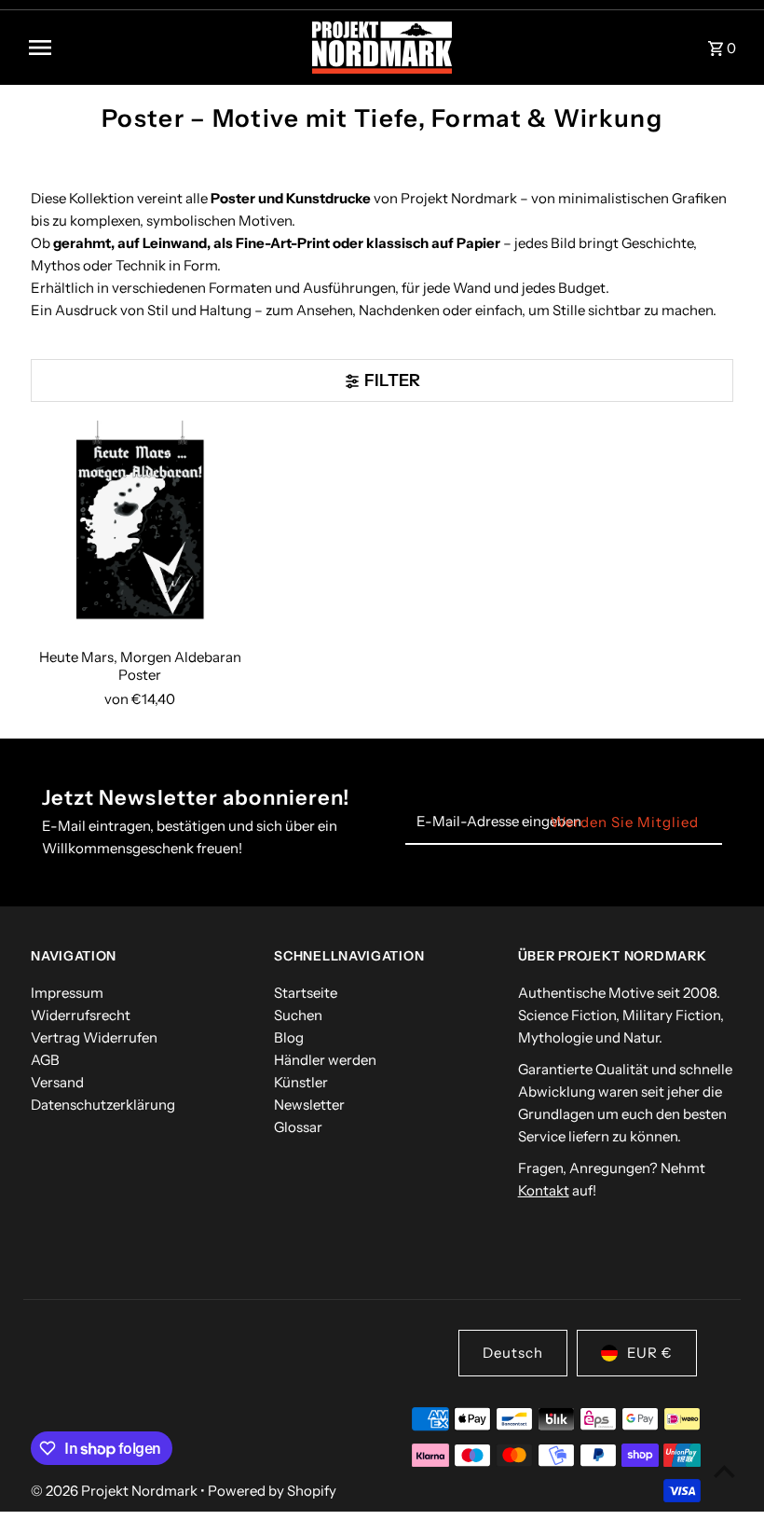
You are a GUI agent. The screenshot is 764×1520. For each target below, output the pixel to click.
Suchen (298, 1015)
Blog (289, 1037)
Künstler (301, 1082)
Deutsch (513, 1352)
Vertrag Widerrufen (94, 1037)
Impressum (67, 993)
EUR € (650, 1352)
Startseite (305, 993)
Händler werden (325, 1060)
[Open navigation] (163, 47)
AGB (45, 1060)
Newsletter (309, 1104)
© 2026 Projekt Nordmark (115, 1490)
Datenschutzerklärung (103, 1104)
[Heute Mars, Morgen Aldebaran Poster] (140, 530)
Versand (57, 1082)
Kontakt (543, 1190)
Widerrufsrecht (80, 1015)
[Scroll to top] (724, 1471)
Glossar (298, 1127)
